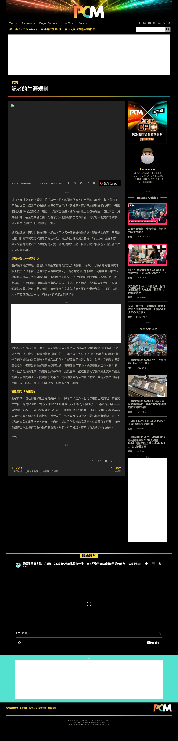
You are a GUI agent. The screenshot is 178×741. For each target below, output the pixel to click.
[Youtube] (149, 23)
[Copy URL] (87, 183)
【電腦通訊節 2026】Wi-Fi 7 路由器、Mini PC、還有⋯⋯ (147, 362)
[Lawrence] (147, 155)
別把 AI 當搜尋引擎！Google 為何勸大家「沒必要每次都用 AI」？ (147, 271)
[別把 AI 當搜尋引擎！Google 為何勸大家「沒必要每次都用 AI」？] (147, 255)
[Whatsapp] (159, 23)
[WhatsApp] (75, 183)
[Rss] (169, 23)
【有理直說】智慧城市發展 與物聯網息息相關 (34, 471)
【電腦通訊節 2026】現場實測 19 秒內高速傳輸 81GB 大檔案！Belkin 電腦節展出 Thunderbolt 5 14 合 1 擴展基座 (146, 442)
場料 (130, 368)
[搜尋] (167, 29)
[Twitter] (164, 23)
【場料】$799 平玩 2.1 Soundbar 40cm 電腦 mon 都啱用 (147, 422)
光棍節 (118, 471)
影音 (130, 428)
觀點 (15, 82)
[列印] (94, 183)
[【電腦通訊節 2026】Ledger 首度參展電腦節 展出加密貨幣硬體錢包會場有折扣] (147, 386)
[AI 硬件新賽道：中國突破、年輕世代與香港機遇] (147, 214)
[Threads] (154, 23)
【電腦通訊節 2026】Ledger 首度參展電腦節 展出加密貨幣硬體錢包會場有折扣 (147, 404)
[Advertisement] (89, 53)
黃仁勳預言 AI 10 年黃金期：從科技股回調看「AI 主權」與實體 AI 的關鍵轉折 (146, 289)
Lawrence (25, 183)
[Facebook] (139, 23)
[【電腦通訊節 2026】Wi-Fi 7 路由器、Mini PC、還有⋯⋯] (147, 345)
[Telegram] (81, 183)
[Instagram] (144, 23)
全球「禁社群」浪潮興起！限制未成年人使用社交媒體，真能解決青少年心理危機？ (147, 309)
